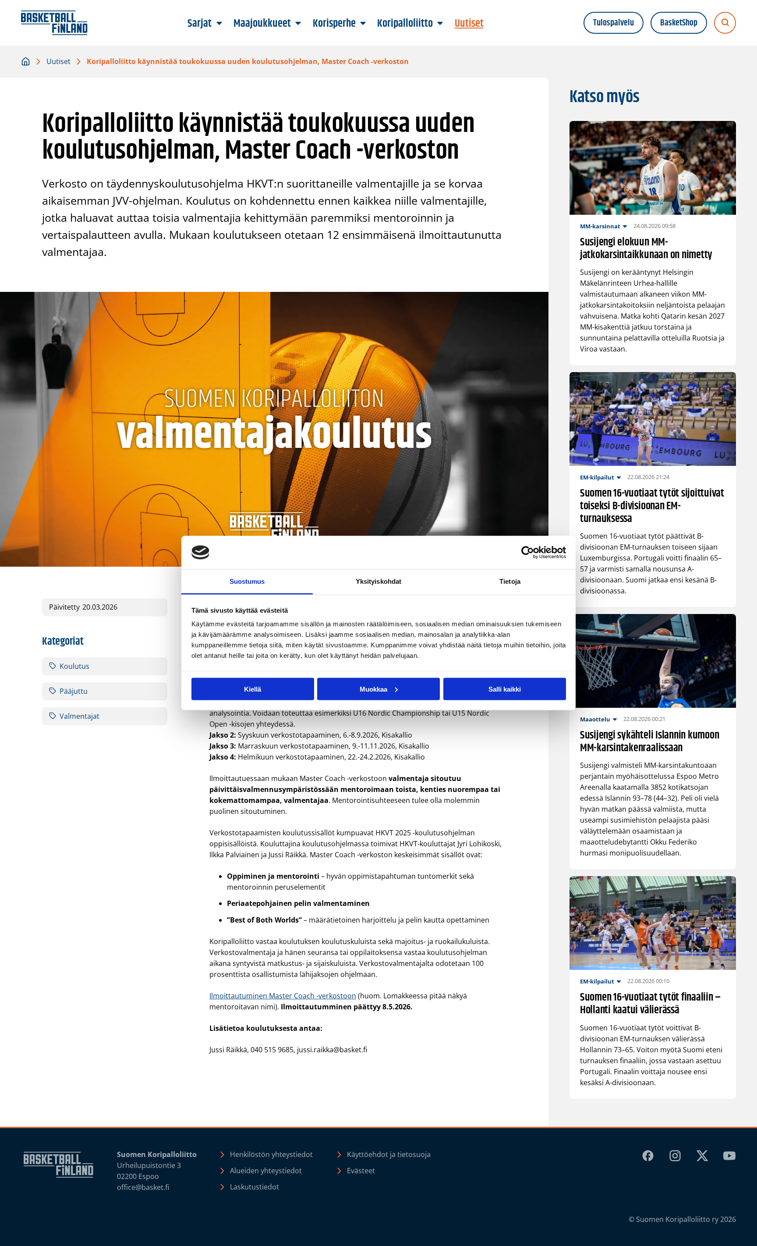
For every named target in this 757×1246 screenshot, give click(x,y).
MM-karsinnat (600, 226)
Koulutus (74, 666)
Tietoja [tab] (509, 581)
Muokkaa (373, 688)
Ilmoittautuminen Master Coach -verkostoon (282, 996)
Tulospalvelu (613, 23)
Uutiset (58, 61)
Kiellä (252, 688)
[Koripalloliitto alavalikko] (440, 23)
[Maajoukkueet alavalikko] (298, 23)
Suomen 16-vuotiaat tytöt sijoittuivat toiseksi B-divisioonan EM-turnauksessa (652, 506)
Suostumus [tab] (247, 581)
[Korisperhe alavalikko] (362, 23)
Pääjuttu (74, 691)
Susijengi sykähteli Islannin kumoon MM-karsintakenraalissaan (649, 742)
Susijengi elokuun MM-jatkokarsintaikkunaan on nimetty (646, 249)
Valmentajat (79, 716)
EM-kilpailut (597, 477)
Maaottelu (595, 719)
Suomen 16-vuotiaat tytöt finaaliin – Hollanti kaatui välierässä (650, 1004)
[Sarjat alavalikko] (219, 23)
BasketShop (678, 23)
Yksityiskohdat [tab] (378, 581)
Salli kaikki (504, 688)
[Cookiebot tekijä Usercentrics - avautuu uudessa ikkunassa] (527, 552)
